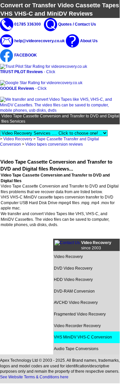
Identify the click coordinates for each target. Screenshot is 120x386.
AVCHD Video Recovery (76, 302)
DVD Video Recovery (73, 268)
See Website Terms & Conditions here (34, 377)
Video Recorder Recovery (77, 325)
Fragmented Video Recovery (80, 314)
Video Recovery (17, 139)
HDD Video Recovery (73, 279)
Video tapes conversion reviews (54, 144)
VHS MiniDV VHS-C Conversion (83, 337)
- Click (27, 71)
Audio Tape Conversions (76, 348)
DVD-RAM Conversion (74, 291)
